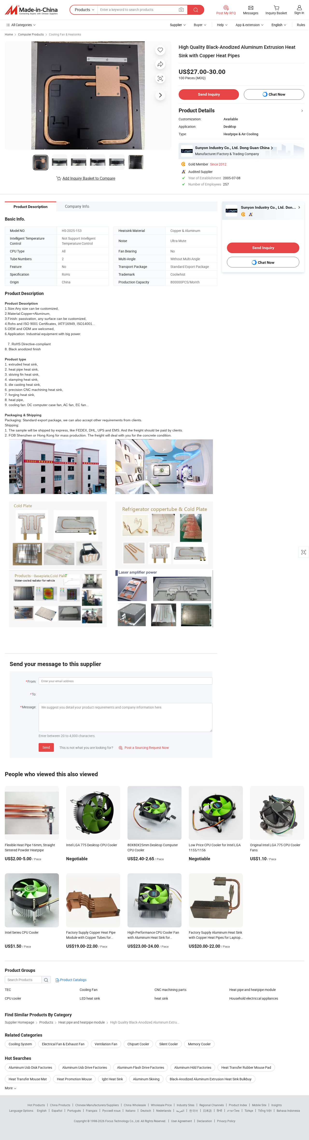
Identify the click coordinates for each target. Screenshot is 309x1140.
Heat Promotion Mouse (74, 1079)
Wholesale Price (161, 1105)
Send (46, 747)
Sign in (299, 12)
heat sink (161, 998)
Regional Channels (211, 1105)
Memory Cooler (199, 1044)
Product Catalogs (72, 979)
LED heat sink (90, 998)
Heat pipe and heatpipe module (252, 989)
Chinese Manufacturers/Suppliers (97, 1105)
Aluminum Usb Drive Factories (84, 1067)
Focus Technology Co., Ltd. (123, 1121)
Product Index (238, 1105)
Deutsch (145, 1110)
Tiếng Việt (265, 1110)
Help (220, 24)
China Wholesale (135, 1105)
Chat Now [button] (277, 94)
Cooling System (20, 1044)
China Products (60, 1105)
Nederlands (163, 1110)
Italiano (130, 1110)
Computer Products (31, 34)
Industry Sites (185, 1105)
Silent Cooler (168, 1044)
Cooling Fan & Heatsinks (65, 34)
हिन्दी (219, 1110)
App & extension (248, 24)
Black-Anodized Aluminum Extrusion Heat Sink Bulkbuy (211, 1079)
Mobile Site (259, 1105)
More (9, 1088)
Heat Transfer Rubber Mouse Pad (246, 1067)
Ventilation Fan (106, 1044)
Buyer (198, 24)
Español (57, 1110)
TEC (8, 989)
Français (91, 1110)
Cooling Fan (89, 989)
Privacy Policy (226, 1121)
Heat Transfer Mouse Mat (28, 1079)
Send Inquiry (209, 94)
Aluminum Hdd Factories (192, 1067)
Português (74, 1110)
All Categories (21, 24)
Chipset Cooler (138, 1044)
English (42, 1110)
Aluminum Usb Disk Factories (30, 1067)
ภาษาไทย (233, 1110)
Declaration (204, 1121)
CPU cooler (13, 998)
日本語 (207, 1110)
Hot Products (36, 1105)
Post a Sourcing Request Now (144, 747)
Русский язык (111, 1110)
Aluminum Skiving (146, 1079)
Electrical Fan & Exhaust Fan (63, 1044)
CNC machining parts (170, 989)
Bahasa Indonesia (288, 1110)
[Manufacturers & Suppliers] (31, 10)
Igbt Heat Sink (112, 1079)
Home (9, 34)
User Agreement (181, 1121)
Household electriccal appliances (253, 998)
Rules (301, 24)
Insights (276, 1105)
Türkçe (249, 1110)
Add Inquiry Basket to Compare (89, 178)
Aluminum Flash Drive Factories (140, 1067)
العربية (180, 1110)
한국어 (193, 1110)
